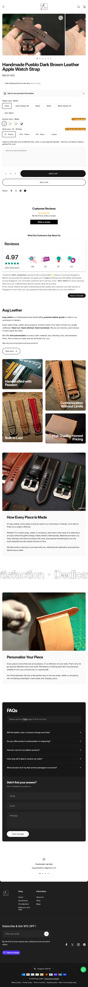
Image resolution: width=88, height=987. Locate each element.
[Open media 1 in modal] (60, 18)
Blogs (38, 904)
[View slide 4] (48, 873)
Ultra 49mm (9, 113)
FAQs (25, 719)
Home (20, 897)
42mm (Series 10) (22, 106)
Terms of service (39, 982)
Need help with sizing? (76, 129)
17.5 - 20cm (40, 134)
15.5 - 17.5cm (24, 134)
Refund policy (16, 982)
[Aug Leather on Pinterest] (84, 944)
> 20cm (54, 134)
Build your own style (24, 908)
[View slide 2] (42, 873)
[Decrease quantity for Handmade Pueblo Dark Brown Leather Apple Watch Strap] (5, 173)
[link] (11, 351)
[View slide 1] (39, 873)
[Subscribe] (46, 934)
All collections (23, 904)
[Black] (21, 124)
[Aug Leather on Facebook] (66, 944)
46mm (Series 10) (64, 106)
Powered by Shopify (52, 979)
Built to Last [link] (14, 438)
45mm (49, 106)
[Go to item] (37, 58)
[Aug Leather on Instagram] (78, 944)
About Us (40, 897)
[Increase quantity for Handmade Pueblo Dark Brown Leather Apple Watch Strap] (15, 173)
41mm (7, 106)
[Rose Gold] (16, 124)
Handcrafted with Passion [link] (18, 383)
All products (23, 901)
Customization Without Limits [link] (71, 404)
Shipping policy (52, 982)
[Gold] (10, 124)
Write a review (44, 222)
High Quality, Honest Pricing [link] (67, 437)
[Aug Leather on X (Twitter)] (72, 944)
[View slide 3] (45, 873)
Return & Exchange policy (68, 982)
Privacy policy (27, 982)
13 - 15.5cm (9, 134)
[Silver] (4, 124)
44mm (37, 106)
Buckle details (80, 119)
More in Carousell (76, 296)
